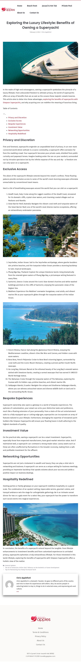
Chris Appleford (46, 32)
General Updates (10, 565)
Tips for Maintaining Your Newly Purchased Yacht (20, 570)
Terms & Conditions (41, 632)
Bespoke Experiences (17, 124)
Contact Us (34, 13)
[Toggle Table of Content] (4, 114)
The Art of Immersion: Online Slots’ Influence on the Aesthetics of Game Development (32, 567)
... (17, 591)
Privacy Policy (40, 636)
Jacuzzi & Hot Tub (49, 6)
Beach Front (32, 6)
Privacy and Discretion (17, 117)
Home (19, 6)
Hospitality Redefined (17, 134)
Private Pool (67, 6)
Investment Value (15, 127)
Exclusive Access (15, 121)
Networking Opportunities (18, 130)
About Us (21, 13)
